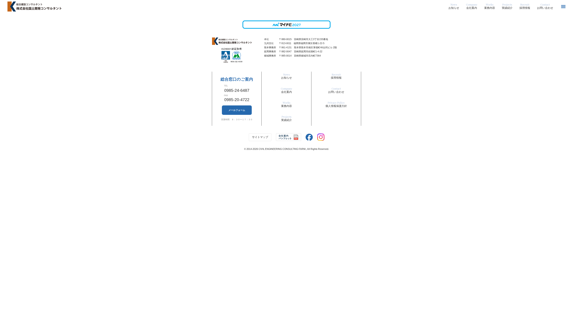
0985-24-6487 (236, 90)
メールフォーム (236, 110)
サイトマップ (260, 137)
